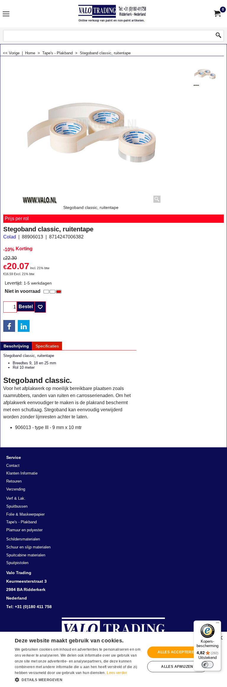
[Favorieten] (40, 307)
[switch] (207, 664)
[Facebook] (9, 326)
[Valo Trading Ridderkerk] (112, 14)
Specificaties (47, 346)
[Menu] (6, 14)
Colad (9, 236)
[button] (78, 679)
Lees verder (117, 673)
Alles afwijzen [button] (177, 667)
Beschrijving (16, 346)
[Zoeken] (218, 36)
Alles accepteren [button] (177, 652)
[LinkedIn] (24, 326)
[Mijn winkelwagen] (217, 13)
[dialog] (113, 659)
